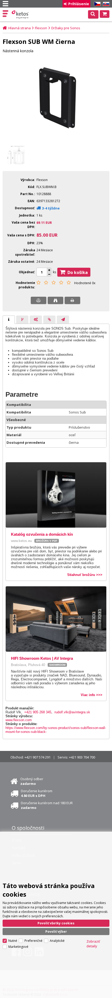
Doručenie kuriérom (36, 793)
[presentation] (9, 320)
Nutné (12, 940)
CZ (96, 4)
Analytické (57, 940)
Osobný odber (31, 781)
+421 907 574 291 (37, 757)
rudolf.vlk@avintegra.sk (72, 712)
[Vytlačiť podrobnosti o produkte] (72, 300)
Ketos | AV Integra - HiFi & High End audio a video (20, 14)
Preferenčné (33, 940)
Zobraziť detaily (93, 943)
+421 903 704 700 (82, 757)
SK (105, 4)
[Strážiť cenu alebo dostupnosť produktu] (55, 300)
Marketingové (18, 946)
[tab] (9, 320)
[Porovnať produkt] (38, 300)
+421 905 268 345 (37, 712)
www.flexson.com (18, 720)
